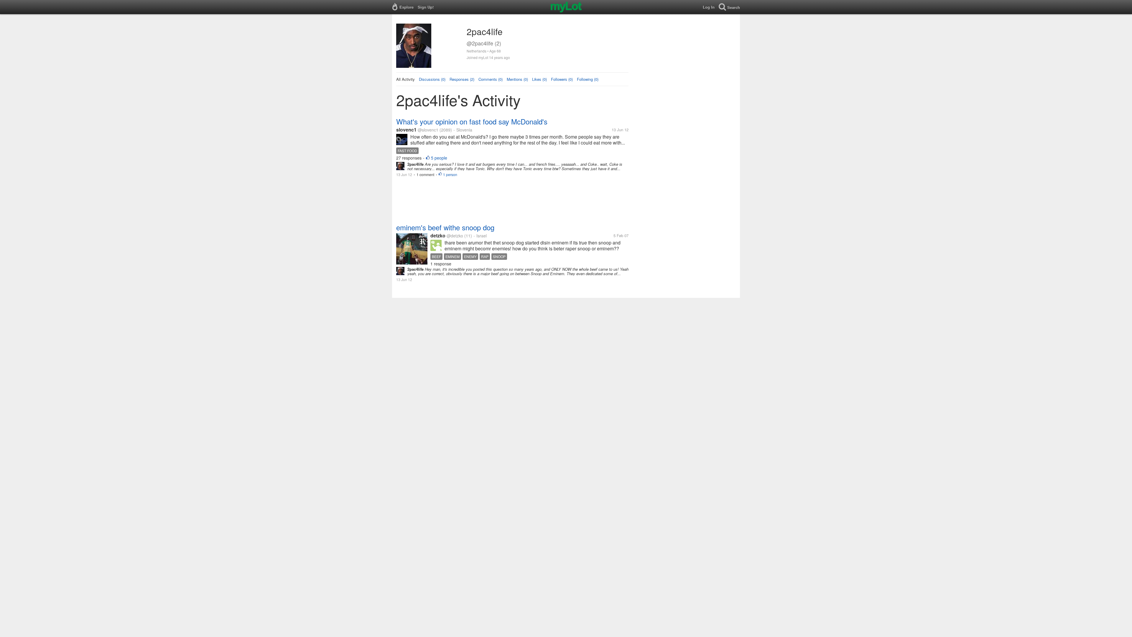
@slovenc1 (428, 130)
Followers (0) (562, 79)
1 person (450, 174)
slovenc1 (406, 129)
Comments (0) (490, 79)
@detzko (455, 236)
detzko (437, 235)
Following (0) (587, 79)
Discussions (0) (432, 79)
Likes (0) (539, 79)
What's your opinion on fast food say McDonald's (471, 121)
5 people (439, 158)
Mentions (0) (517, 79)
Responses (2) (462, 79)
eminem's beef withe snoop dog (445, 227)
